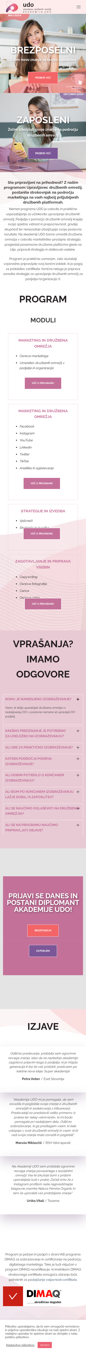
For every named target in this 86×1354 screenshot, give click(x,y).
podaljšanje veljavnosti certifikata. (52, 1280)
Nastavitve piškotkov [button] (20, 1345)
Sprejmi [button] (44, 1345)
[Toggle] (78, 699)
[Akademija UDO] (28, 6)
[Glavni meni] (78, 7)
